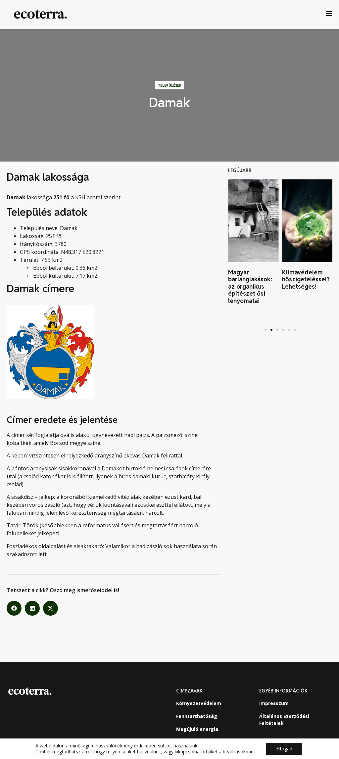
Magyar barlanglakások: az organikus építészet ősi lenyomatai (250, 286)
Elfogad (284, 748)
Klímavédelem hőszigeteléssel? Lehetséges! (306, 279)
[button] (14, 608)
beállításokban (238, 752)
